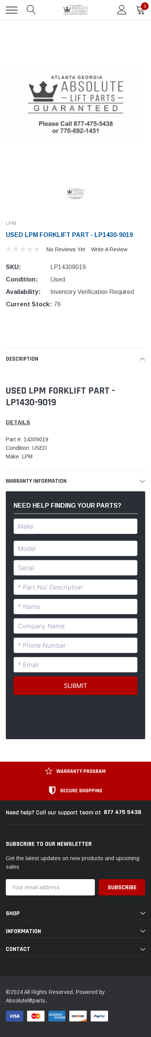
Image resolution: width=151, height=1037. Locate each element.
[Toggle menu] (11, 10)
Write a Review (109, 249)
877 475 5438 (122, 812)
